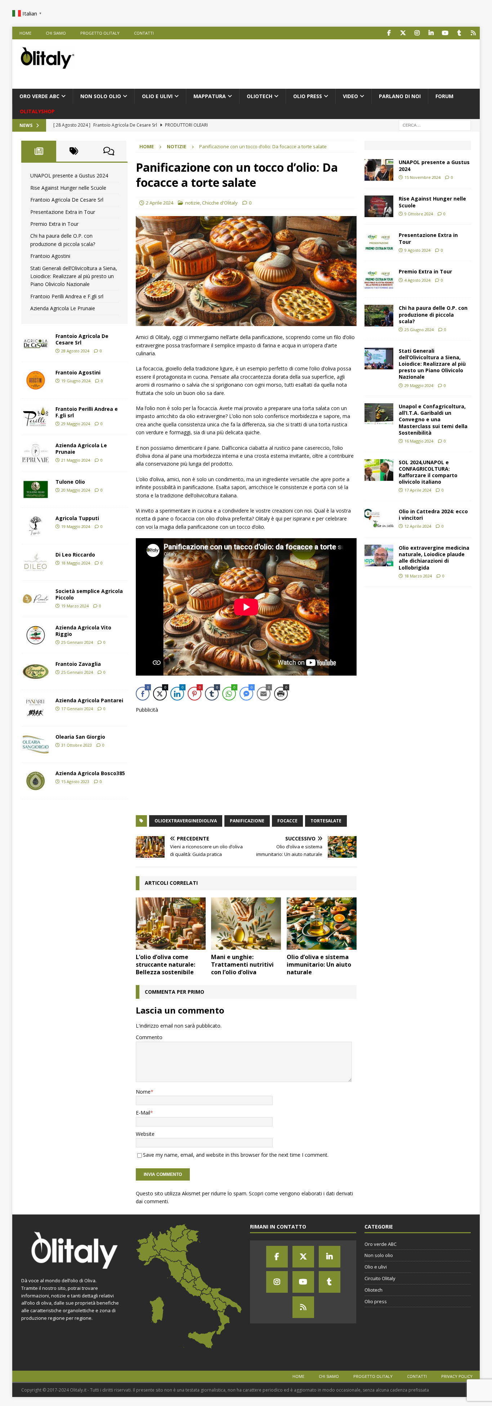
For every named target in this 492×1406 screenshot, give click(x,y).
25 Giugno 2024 (419, 329)
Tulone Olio (70, 481)
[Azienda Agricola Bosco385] (35, 781)
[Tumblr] (329, 1282)
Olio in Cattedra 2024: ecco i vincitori (433, 514)
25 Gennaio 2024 (77, 642)
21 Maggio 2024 (75, 460)
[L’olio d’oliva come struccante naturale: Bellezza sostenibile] (171, 923)
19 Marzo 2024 (75, 605)
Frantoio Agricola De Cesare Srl (66, 199)
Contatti (144, 33)
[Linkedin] (329, 1256)
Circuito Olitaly (379, 1278)
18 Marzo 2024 (418, 576)
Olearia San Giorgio (80, 736)
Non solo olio (100, 96)
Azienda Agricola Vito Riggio (83, 630)
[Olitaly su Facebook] (389, 33)
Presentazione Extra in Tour (62, 211)
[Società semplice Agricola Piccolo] (35, 599)
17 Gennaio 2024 (77, 708)
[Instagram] (277, 1282)
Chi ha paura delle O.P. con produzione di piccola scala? (433, 314)
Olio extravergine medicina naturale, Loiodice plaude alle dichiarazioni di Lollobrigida (434, 557)
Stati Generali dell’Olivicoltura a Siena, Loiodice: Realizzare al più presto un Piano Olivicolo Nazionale (73, 276)
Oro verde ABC (39, 96)
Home (25, 33)
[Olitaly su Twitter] (403, 33)
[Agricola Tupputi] (35, 526)
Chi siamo (56, 33)
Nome (143, 1091)
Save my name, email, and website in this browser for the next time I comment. (235, 1154)
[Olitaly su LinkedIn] (431, 33)
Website (145, 1133)
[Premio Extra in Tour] (378, 279)
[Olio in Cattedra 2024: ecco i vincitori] (378, 519)
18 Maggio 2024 (75, 563)
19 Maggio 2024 (75, 526)
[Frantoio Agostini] (35, 380)
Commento (149, 1037)
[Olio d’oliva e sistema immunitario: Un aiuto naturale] (322, 923)
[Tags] (73, 151)
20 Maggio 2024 (75, 490)
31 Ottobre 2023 (76, 745)
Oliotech (259, 96)
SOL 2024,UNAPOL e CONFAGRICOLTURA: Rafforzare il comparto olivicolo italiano (428, 472)
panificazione (247, 821)
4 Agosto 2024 (417, 280)
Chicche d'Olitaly (220, 202)
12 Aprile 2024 (417, 526)
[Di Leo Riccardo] (35, 562)
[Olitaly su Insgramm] (417, 33)
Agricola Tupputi (77, 518)
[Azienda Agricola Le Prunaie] (35, 453)
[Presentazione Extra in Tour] (378, 243)
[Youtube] (303, 1282)
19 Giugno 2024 (75, 380)
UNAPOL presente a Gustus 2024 (69, 175)
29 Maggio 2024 (75, 423)
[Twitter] (303, 1256)
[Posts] (38, 151)
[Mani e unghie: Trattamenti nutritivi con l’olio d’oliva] (246, 923)
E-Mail (143, 1112)
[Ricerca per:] (435, 125)
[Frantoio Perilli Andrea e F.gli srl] (35, 416)
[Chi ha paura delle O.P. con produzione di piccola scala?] (378, 315)
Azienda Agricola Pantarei (89, 700)
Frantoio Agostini (50, 255)
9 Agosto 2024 (417, 250)
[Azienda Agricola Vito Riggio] (35, 635)
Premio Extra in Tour (54, 223)
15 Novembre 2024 (422, 177)
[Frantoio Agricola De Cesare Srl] (35, 344)
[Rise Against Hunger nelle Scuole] (378, 206)
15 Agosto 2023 (75, 781)
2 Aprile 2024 (159, 202)
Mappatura (209, 96)
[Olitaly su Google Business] (473, 33)
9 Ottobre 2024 (418, 213)
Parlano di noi (400, 96)
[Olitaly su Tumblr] (459, 33)
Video (350, 96)
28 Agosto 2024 (75, 350)
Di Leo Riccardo (75, 554)
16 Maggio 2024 (418, 441)
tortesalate (325, 821)
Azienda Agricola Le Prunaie (62, 308)
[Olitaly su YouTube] (445, 33)
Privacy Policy (457, 1376)
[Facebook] (277, 1256)
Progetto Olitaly (100, 33)
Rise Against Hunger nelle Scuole (68, 187)
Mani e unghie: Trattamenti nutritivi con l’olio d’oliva (242, 964)
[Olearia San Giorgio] (35, 744)
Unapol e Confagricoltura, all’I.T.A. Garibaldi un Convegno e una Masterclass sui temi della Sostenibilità (433, 419)
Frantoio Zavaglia (78, 663)
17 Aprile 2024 (417, 490)
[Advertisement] (341, 63)
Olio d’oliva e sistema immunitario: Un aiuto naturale (319, 964)
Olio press (307, 96)
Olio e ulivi (157, 96)
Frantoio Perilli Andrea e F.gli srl (66, 296)
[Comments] (108, 151)
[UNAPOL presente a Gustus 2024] (378, 170)
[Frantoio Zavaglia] (35, 671)
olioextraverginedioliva (186, 821)
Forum (444, 96)
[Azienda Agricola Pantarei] (35, 708)
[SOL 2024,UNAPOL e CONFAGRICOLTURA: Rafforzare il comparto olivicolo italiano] (378, 470)
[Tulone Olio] (35, 489)
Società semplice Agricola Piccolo (89, 594)
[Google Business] (303, 1307)
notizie (192, 202)
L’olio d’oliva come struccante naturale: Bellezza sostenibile (165, 964)
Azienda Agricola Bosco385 (90, 773)
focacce (287, 821)
